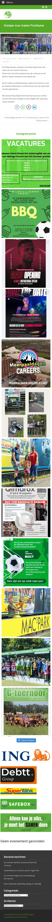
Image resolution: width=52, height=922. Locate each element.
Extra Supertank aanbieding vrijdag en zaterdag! (22, 884)
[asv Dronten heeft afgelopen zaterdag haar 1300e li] (26, 463)
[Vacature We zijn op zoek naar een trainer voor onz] (26, 562)
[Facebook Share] (17, 107)
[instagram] (46, 8)
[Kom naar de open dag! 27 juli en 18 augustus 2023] (26, 512)
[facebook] (43, 8)
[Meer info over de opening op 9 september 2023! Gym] (26, 263)
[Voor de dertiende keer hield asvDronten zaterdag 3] (26, 662)
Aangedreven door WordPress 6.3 (15, 917)
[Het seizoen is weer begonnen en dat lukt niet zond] (26, 213)
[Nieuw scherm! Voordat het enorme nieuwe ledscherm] (26, 413)
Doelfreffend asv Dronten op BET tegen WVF (21, 870)
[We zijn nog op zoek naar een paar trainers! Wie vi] (26, 163)
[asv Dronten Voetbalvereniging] (6, 14)
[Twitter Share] (28, 107)
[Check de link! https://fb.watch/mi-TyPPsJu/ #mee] (26, 363)
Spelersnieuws (43, 120)
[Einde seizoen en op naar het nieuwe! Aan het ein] (26, 612)
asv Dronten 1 (26, 58)
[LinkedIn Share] (34, 107)
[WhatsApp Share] (23, 107)
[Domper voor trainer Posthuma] (26, 44)
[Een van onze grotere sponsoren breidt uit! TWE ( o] (26, 313)
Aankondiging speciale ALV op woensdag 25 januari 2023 (25, 117)
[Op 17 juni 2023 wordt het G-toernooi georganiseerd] (26, 712)
